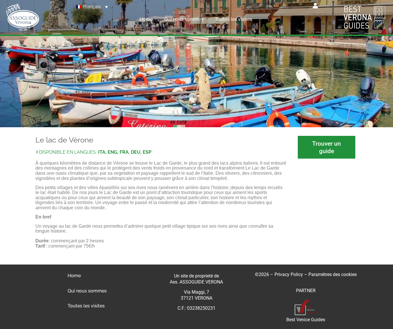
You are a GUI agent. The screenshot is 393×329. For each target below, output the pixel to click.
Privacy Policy (288, 274)
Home (146, 19)
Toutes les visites (233, 19)
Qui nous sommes (183, 19)
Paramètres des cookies (332, 274)
